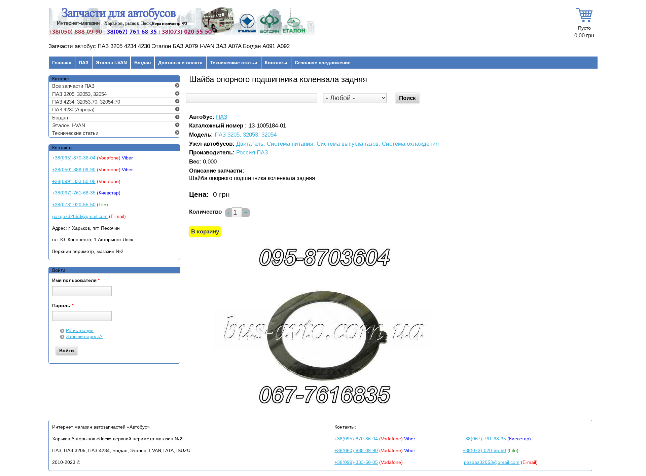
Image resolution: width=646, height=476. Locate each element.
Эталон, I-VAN (68, 125)
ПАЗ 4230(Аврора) (73, 109)
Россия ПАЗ (252, 153)
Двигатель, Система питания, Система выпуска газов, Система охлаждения (337, 144)
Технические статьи (233, 62)
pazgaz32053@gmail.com (80, 216)
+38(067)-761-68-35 (74, 192)
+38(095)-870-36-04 (74, 157)
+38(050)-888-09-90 (74, 169)
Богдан (142, 62)
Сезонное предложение (323, 62)
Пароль (62, 305)
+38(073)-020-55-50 (74, 204)
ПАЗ (83, 62)
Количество (205, 212)
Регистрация (80, 330)
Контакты (276, 62)
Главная (61, 62)
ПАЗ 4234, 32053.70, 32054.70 (86, 102)
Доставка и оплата (180, 62)
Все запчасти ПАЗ (73, 86)
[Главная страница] (181, 35)
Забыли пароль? (84, 336)
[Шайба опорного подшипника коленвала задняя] (323, 410)
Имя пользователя (76, 280)
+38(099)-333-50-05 (74, 181)
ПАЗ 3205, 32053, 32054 (246, 135)
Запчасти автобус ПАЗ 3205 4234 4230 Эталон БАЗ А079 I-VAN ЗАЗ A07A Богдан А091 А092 (169, 46)
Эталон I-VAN (111, 62)
